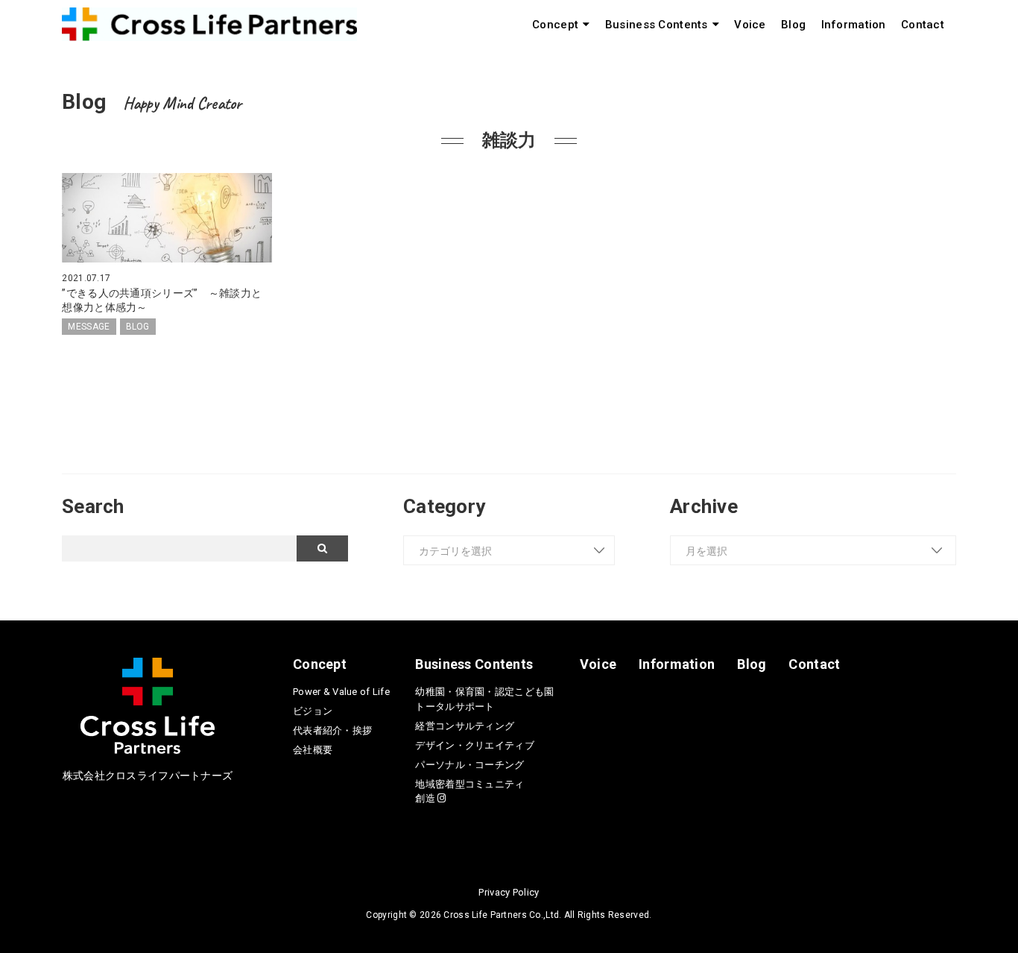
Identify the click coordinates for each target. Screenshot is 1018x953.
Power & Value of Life (341, 691)
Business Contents (656, 24)
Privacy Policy (508, 892)
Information (853, 24)
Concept (555, 24)
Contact (922, 24)
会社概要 (312, 749)
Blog (793, 24)
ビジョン (312, 711)
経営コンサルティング (464, 726)
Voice (749, 24)
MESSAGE (89, 326)
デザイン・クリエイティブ (474, 745)
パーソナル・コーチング (469, 764)
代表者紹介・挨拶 (332, 730)
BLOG (138, 326)
